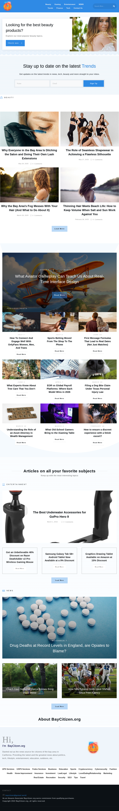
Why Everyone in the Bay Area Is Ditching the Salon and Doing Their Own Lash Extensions (29, 154)
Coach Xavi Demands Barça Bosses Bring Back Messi (29, 680)
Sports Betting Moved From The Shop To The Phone (59, 341)
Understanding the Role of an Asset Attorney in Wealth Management (21, 432)
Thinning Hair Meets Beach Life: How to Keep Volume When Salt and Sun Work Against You (89, 210)
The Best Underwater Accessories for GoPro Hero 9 (59, 517)
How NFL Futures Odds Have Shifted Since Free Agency (89, 680)
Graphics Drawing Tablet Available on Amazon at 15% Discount (99, 557)
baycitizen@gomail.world (16, 795)
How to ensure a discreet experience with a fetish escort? (97, 432)
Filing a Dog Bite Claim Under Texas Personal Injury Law (97, 388)
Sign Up (93, 83)
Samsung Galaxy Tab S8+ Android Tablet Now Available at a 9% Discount (59, 557)
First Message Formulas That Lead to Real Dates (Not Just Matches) (97, 341)
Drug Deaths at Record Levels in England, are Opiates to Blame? (59, 628)
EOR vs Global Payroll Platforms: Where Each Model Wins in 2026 (59, 388)
